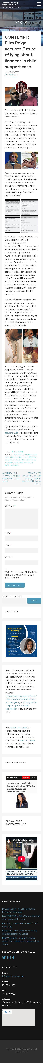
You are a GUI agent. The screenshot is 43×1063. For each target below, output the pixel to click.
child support (32, 454)
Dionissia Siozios (11, 74)
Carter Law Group (18, 727)
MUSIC (14, 452)
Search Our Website (12, 596)
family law (8, 460)
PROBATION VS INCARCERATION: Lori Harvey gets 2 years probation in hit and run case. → (31, 478)
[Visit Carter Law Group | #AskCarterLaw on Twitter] (4, 958)
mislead (10, 462)
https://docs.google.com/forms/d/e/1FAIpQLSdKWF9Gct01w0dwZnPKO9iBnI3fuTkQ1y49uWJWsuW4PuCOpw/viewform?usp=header (21, 702)
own (25, 462)
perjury (30, 462)
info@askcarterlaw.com (13, 976)
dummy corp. (23, 457)
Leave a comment (11, 77)
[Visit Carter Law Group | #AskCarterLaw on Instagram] (9, 958)
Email (8, 545)
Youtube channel (27, 740)
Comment (10, 506)
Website (9, 557)
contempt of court (11, 457)
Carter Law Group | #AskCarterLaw (10, 3)
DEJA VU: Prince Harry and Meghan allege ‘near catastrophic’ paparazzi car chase (20, 941)
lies (31, 460)
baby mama (18, 454)
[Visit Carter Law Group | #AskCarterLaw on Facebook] (13, 958)
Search (34, 601)
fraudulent (16, 460)
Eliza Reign (33, 457)
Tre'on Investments (11, 465)
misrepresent (18, 462)
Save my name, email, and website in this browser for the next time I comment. (21, 575)
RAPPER (20, 452)
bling (25, 454)
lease (28, 460)
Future (23, 460)
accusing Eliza (11, 433)
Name (8, 533)
